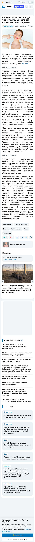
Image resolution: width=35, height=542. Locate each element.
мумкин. (25, 64)
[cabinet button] (31, 6)
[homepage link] (6, 6)
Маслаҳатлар (8, 26)
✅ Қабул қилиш (18, 535)
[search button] (26, 6)
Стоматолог (7, 225)
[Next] (32, 281)
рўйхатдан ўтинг (10, 259)
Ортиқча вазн (16, 229)
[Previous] (2, 281)
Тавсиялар (7, 233)
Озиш (26, 229)
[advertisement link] (19, 6)
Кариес (6, 229)
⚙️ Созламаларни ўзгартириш (17, 539)
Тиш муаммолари (21, 225)
